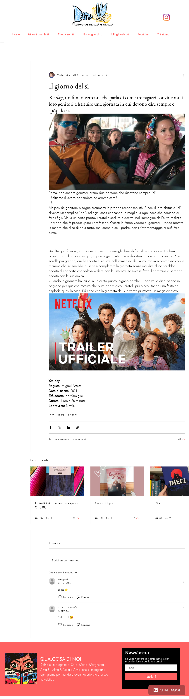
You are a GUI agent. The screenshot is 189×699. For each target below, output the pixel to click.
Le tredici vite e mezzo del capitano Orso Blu (57, 505)
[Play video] (117, 331)
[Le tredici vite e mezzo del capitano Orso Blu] (57, 481)
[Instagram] (166, 17)
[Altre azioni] (183, 75)
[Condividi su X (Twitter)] (59, 427)
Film (51, 414)
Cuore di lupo (104, 503)
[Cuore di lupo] (117, 481)
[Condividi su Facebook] (50, 427)
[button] (40, 34)
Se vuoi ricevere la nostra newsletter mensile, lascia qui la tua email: (147, 660)
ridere (60, 414)
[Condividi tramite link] (77, 427)
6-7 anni (72, 414)
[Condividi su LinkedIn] (68, 427)
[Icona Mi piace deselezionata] (60, 597)
